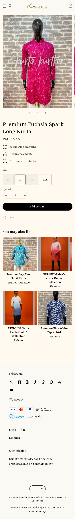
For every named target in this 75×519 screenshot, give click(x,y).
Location (14, 437)
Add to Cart (37, 206)
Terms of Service (21, 507)
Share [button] (11, 217)
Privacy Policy (41, 507)
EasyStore (37, 500)
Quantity (8, 189)
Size (5, 169)
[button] (5, 6)
